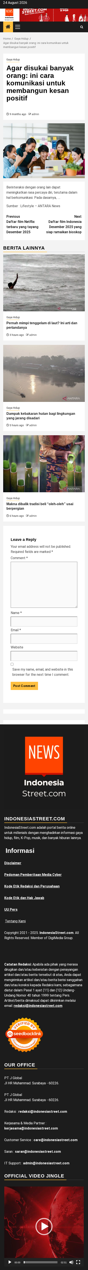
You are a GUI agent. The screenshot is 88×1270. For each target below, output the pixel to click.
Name (16, 613)
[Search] (81, 27)
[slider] (40, 1262)
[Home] (8, 27)
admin (35, 114)
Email (16, 630)
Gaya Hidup (13, 59)
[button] (44, 1226)
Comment (19, 558)
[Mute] (71, 1262)
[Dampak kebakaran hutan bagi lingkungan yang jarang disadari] (44, 373)
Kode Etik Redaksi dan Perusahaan (32, 886)
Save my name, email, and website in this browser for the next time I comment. (42, 672)
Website (17, 647)
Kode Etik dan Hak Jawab (24, 898)
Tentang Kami (15, 921)
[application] (44, 1227)
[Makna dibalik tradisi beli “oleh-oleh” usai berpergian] (44, 463)
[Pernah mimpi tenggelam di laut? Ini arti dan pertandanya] (44, 282)
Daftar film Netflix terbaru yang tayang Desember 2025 (22, 224)
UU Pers (11, 909)
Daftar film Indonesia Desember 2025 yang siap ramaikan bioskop (64, 224)
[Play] (10, 1262)
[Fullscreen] (78, 1262)
